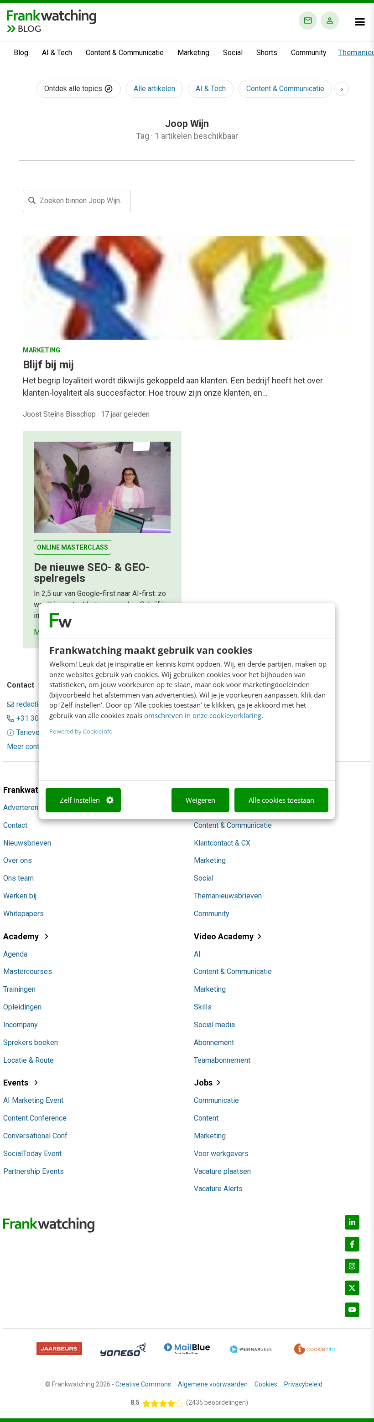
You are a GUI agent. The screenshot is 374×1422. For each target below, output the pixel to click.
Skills (203, 1007)
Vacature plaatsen (222, 1171)
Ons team (18, 878)
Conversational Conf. (36, 1135)
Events (16, 1082)
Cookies (266, 1384)
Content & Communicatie (125, 52)
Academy (22, 936)
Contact (15, 825)
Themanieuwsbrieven (228, 896)
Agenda (15, 954)
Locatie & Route (28, 1060)
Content (206, 1118)
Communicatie (216, 1100)
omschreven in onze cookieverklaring (202, 715)
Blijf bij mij (48, 364)
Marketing (193, 52)
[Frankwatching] (51, 15)
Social (233, 52)
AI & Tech (57, 52)
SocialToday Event (32, 1153)
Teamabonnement (222, 1060)
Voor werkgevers (221, 1153)
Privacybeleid (303, 1384)
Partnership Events (33, 1171)
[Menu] (360, 22)
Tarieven (29, 732)
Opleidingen (22, 1007)
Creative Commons (143, 1384)
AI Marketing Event (33, 1100)
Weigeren (200, 800)
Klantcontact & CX (222, 843)
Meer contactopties (38, 746)
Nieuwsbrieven (27, 843)
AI (197, 954)
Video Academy (224, 936)
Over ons (17, 860)
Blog (21, 52)
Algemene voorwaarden (213, 1384)
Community (309, 52)
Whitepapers (23, 913)
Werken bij (19, 896)
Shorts (266, 52)
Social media (214, 1024)
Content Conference (35, 1118)
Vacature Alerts (218, 1188)
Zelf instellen (80, 800)
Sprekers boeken (30, 1042)
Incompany (20, 1024)
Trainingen (19, 989)
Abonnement (214, 1042)
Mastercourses (27, 971)
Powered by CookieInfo (81, 731)
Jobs (203, 1082)
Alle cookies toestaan (281, 800)
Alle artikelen (154, 88)
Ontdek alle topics (74, 88)
